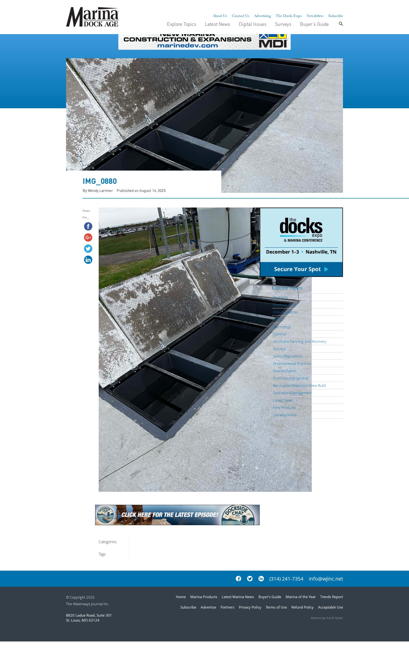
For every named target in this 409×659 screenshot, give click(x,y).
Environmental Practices (292, 363)
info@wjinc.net (326, 578)
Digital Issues (253, 24)
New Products (284, 407)
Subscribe (335, 15)
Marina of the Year (301, 596)
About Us (220, 15)
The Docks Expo (289, 15)
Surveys (283, 24)
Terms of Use (276, 607)
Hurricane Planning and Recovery (299, 341)
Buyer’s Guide (314, 24)
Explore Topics (181, 24)
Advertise (208, 607)
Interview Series (285, 312)
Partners (227, 607)
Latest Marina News (238, 596)
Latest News (217, 24)
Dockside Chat (284, 304)
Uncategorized (284, 414)
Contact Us (240, 15)
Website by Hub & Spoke (327, 618)
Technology (282, 326)
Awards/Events (285, 370)
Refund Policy (302, 607)
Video (277, 319)
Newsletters (315, 15)
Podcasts (280, 297)
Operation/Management (292, 392)
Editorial (279, 334)
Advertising (262, 15)
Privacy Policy (250, 607)
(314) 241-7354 (286, 578)
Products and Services (290, 378)
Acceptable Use (330, 607)
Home (181, 596)
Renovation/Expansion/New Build (299, 385)
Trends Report (331, 596)
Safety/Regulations (287, 356)
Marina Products (203, 596)
